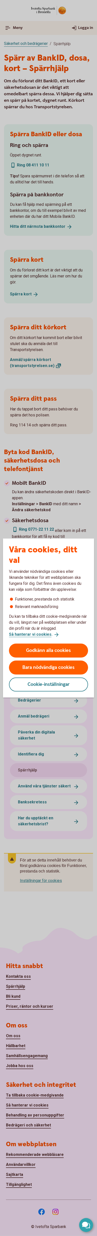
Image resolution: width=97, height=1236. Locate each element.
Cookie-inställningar (49, 684)
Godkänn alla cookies (48, 650)
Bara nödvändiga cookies (48, 667)
